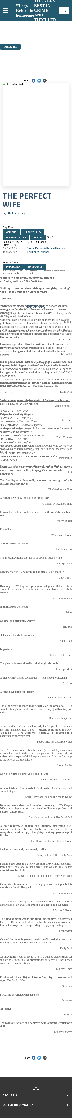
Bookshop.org (16, 237)
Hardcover (35, 266)
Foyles (38, 237)
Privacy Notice (50, 36)
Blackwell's (33, 232)
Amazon (11, 232)
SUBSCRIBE (10, 47)
